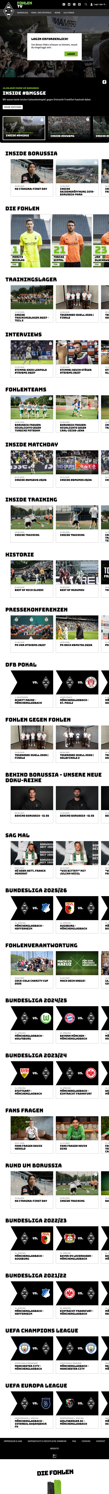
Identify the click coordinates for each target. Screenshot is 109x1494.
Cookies (86, 1441)
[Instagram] (74, 4)
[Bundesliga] (54, 1456)
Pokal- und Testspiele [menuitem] (41, 13)
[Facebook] (64, 4)
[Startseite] (8, 11)
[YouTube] (69, 4)
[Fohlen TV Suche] (86, 4)
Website (54, 1448)
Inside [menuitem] (57, 13)
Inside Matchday (12, 107)
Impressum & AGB (13, 1441)
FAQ (74, 1441)
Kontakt (100, 1441)
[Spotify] (79, 4)
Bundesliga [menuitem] (22, 13)
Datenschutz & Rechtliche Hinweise (47, 1441)
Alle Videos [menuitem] (69, 13)
